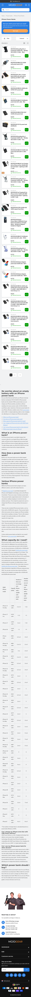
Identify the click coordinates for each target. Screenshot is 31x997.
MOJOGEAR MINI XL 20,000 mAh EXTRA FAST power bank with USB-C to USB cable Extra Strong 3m (19, 362)
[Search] (3, 9)
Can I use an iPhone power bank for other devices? (15, 427)
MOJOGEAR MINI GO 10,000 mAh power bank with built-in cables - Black (19, 151)
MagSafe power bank (8, 490)
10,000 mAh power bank (21, 550)
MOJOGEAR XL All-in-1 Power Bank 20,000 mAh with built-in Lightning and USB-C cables (18, 76)
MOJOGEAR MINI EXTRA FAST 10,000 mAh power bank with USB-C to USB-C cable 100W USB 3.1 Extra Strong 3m (19, 334)
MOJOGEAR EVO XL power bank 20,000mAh (19, 125)
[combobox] (15, 9)
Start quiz (15, 31)
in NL (16, 1)
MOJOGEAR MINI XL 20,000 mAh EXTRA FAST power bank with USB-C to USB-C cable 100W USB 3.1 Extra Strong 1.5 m (19, 288)
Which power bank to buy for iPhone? (12, 429)
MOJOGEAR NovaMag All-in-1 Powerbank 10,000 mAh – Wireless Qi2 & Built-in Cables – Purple (19, 250)
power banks (26, 410)
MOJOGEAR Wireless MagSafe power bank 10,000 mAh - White (19, 274)
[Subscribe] (26, 970)
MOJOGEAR (17, 995)
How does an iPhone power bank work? (13, 419)
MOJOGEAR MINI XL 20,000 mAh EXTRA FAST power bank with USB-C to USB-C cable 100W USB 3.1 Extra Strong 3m (19, 319)
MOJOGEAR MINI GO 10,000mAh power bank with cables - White (19, 237)
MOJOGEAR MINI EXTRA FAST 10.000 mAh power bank (18, 113)
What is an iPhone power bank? (11, 417)
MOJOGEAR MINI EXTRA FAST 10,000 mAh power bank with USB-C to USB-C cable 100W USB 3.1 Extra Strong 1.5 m (19, 304)
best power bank (12, 536)
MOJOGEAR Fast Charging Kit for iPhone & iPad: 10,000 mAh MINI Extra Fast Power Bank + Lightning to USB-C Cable (19, 195)
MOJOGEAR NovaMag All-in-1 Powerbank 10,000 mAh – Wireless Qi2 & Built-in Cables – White (19, 180)
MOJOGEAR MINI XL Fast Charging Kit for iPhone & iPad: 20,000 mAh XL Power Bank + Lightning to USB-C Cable (19, 166)
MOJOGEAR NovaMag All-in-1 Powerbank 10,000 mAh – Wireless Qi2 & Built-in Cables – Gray (19, 138)
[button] (3, 5)
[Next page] (20, 375)
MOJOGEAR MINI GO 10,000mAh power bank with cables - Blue (19, 101)
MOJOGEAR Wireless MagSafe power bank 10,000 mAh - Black (18, 262)
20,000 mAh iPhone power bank (9, 566)
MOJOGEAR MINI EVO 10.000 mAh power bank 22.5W (18, 63)
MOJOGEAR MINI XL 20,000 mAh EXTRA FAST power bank (19, 89)
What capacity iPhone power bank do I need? (14, 421)
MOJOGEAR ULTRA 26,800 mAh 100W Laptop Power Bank (19, 208)
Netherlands (7, 981)
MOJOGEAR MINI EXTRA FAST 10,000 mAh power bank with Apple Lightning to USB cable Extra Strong (19, 348)
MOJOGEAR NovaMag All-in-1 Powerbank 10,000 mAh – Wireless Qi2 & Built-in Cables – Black (19, 50)
